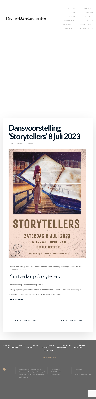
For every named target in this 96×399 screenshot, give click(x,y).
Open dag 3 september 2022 (25, 320)
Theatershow (69, 20)
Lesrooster (70, 16)
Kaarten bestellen (16, 299)
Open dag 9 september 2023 (71, 320)
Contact (89, 20)
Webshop (69, 28)
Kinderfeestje (86, 28)
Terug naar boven (49, 357)
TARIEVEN (89, 12)
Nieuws (88, 16)
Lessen (73, 12)
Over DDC (87, 8)
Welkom (71, 8)
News (30, 144)
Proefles (67, 24)
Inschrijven (85, 24)
